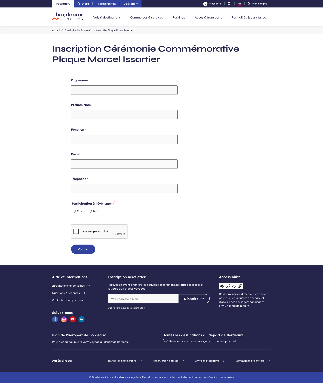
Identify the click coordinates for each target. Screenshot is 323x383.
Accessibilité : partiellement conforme (182, 377)
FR (239, 3)
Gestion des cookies (221, 377)
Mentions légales (129, 377)
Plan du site (149, 377)
